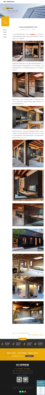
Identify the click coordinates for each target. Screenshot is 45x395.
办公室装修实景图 (23, 137)
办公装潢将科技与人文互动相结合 (37, 334)
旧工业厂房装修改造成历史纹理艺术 (22, 333)
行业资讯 (4, 34)
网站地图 (14, 388)
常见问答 (4, 36)
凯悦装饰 (8, 2)
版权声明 (18, 388)
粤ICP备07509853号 (28, 388)
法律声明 (22, 388)
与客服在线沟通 (29, 356)
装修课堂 (4, 32)
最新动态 (4, 29)
